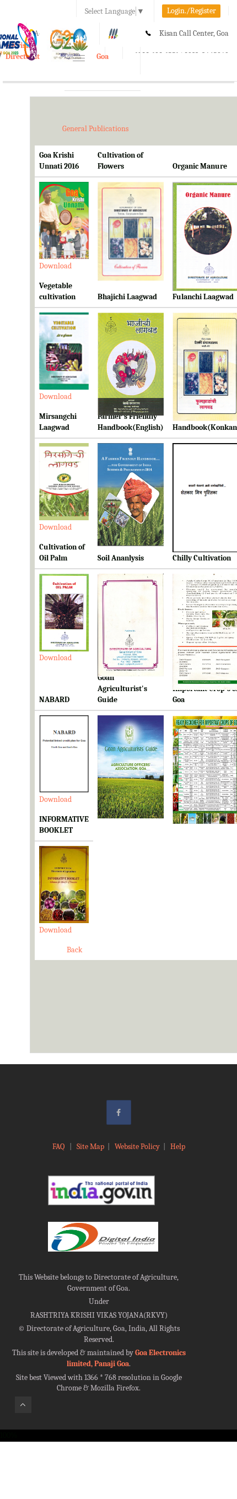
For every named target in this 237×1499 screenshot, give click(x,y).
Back (74, 950)
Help (177, 1146)
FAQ (59, 1146)
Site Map (90, 1146)
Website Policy (137, 1146)
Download (55, 266)
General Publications (95, 128)
